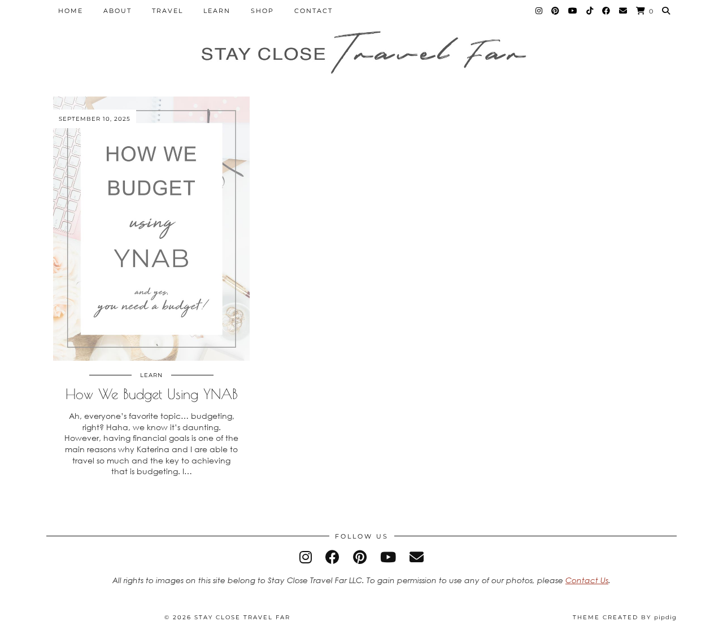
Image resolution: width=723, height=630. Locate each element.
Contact (313, 11)
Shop (262, 11)
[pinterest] (360, 557)
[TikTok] (590, 10)
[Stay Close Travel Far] (361, 54)
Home (70, 11)
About (117, 11)
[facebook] (332, 557)
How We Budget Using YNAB (152, 394)
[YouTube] (573, 10)
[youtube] (388, 557)
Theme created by (625, 617)
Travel (167, 11)
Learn (216, 11)
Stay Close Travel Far (242, 617)
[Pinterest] (555, 10)
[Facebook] (606, 10)
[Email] (623, 10)
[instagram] (305, 557)
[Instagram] (539, 10)
